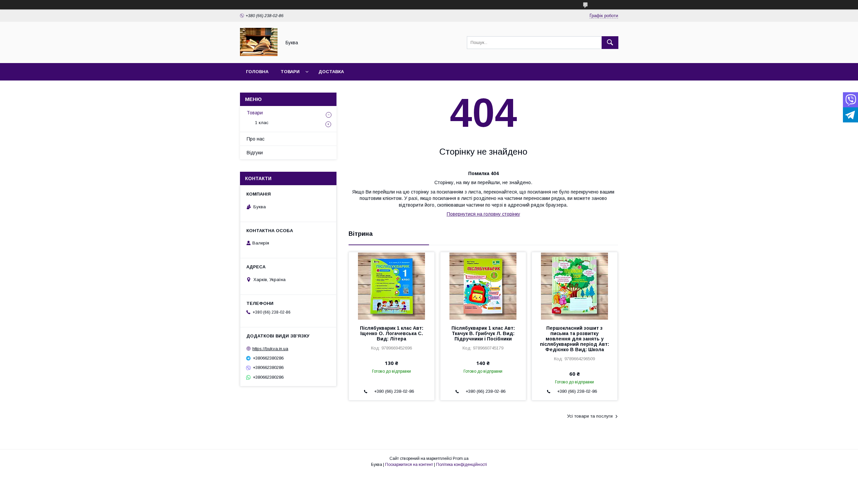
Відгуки (255, 152)
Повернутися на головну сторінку (483, 214)
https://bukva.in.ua (270, 348)
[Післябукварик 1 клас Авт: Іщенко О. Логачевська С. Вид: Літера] (391, 285)
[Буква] (259, 54)
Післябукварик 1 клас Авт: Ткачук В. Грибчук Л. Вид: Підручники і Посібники (483, 333)
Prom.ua (461, 458)
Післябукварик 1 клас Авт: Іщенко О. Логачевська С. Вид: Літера (391, 333)
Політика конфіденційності (461, 464)
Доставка (331, 71)
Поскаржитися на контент (409, 464)
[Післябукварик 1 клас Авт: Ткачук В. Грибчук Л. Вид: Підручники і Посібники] (483, 285)
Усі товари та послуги (590, 416)
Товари (290, 71)
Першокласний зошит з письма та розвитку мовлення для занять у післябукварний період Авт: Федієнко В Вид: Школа (574, 338)
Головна (257, 71)
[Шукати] (610, 42)
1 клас (261, 122)
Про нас (255, 139)
